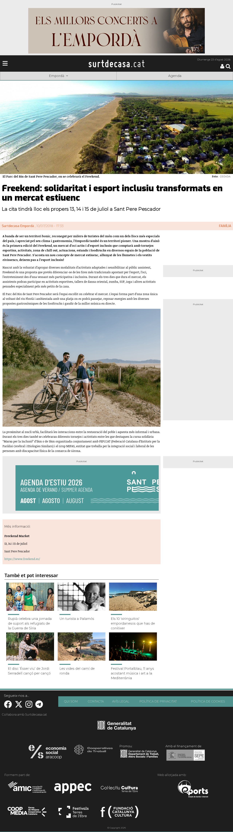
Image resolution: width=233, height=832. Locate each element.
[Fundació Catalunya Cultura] (119, 813)
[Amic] (27, 789)
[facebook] (8, 706)
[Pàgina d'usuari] (222, 67)
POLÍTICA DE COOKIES (208, 701)
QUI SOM (71, 701)
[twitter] (19, 706)
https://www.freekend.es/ (22, 559)
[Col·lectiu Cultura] (119, 789)
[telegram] (39, 706)
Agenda (174, 76)
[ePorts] (193, 789)
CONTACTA (96, 701)
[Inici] (116, 63)
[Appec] (73, 789)
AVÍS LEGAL (120, 701)
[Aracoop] (47, 753)
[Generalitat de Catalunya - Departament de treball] (139, 758)
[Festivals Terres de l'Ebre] (73, 813)
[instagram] (28, 706)
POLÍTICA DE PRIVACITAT (158, 701)
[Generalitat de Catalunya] (116, 729)
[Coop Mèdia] (27, 813)
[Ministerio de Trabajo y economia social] (185, 758)
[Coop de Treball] (93, 753)
